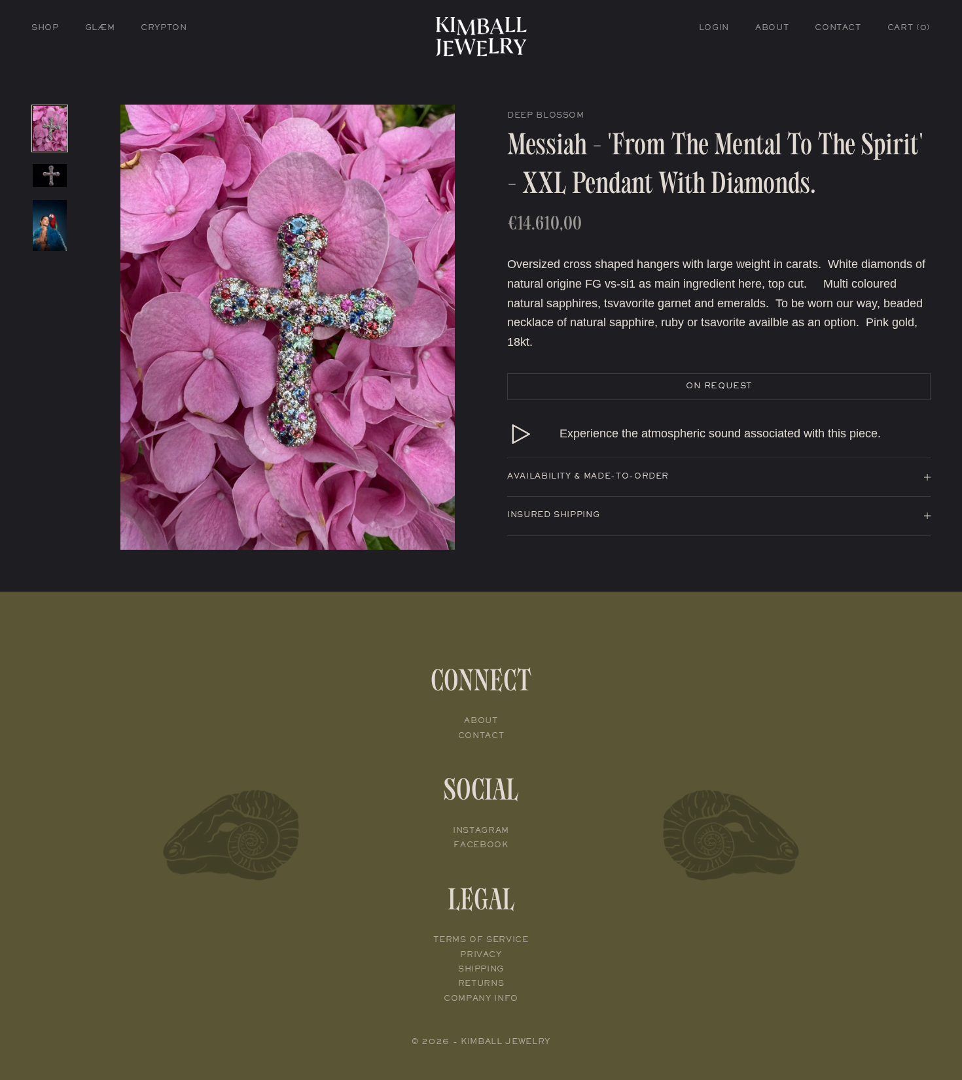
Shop (45, 28)
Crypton (164, 28)
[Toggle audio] (520, 434)
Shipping (481, 969)
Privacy (481, 955)
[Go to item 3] (49, 225)
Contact (838, 28)
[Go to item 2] (49, 175)
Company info (481, 999)
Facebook (481, 845)
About (772, 28)
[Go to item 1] (49, 128)
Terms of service (480, 940)
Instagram (481, 831)
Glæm (100, 28)
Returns (481, 984)
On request (719, 386)
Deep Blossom (545, 116)
